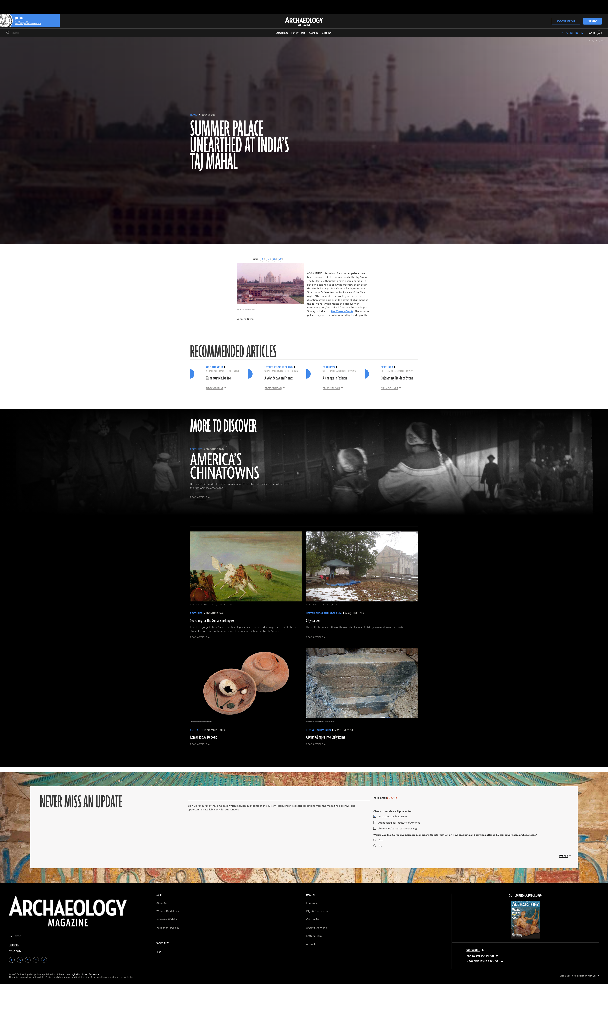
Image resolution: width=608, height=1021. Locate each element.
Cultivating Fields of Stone (397, 378)
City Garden (313, 620)
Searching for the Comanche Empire (212, 620)
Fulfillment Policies (167, 927)
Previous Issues (298, 33)
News (193, 115)
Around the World (316, 927)
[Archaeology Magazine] (68, 929)
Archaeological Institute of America (399, 823)
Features (311, 903)
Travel (159, 952)
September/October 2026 (525, 895)
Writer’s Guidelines (167, 911)
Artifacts (311, 944)
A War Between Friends (278, 378)
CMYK (596, 975)
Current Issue (282, 33)
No (380, 846)
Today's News (162, 943)
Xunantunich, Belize (218, 378)
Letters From (314, 936)
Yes (380, 840)
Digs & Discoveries (317, 911)
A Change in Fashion (335, 378)
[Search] (7, 33)
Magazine (392, 816)
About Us (161, 903)
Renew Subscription (566, 21)
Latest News (327, 33)
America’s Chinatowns (224, 467)
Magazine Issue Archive (482, 961)
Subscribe (592, 21)
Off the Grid (313, 919)
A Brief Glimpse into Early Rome (325, 737)
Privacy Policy (15, 951)
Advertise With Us (166, 919)
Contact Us (14, 945)
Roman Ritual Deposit (203, 737)
